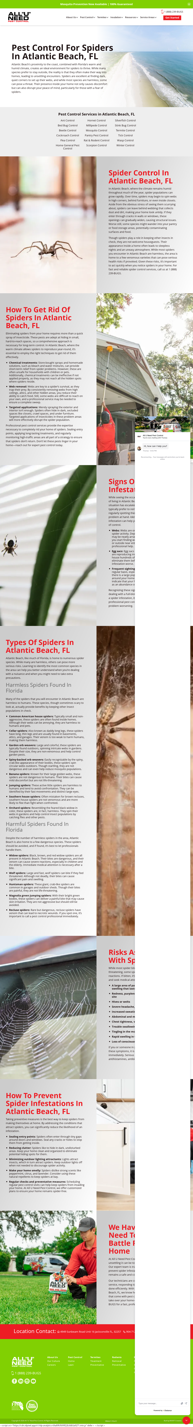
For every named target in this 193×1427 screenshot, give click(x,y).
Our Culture (53, 1361)
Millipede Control (96, 125)
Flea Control (67, 140)
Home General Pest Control (67, 147)
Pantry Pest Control (96, 135)
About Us (71, 17)
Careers (51, 1364)
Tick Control (125, 135)
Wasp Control (125, 140)
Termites (101, 17)
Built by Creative (172, 1421)
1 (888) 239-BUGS (173, 11)
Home (71, 1361)
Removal (117, 1361)
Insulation (115, 17)
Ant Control (68, 120)
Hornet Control (96, 120)
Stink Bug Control (125, 125)
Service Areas (147, 17)
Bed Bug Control (68, 125)
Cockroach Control (67, 135)
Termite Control (125, 130)
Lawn (71, 1364)
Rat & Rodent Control (96, 140)
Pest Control (86, 17)
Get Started (172, 17)
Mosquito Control (96, 130)
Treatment (96, 1361)
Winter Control (125, 145)
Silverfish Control (125, 120)
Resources (130, 17)
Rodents (117, 1357)
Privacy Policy (111, 1421)
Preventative (97, 1364)
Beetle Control (67, 130)
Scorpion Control (96, 145)
